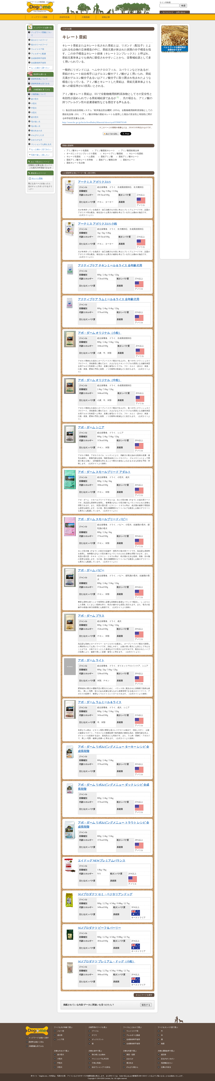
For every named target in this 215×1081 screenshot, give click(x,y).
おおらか (129, 1059)
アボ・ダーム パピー (91, 570)
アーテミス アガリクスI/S (94, 181)
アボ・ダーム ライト (91, 660)
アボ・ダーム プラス (91, 615)
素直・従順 (130, 1054)
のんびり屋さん (132, 1067)
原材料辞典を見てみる (40, 84)
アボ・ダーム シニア (91, 427)
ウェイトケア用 (37, 49)
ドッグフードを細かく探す (39, 1038)
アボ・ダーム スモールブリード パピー (103, 519)
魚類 (162, 1044)
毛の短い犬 (35, 122)
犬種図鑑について (38, 94)
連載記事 (106, 17)
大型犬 (34, 112)
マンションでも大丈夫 (100, 1059)
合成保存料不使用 (38, 58)
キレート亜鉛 (37, 178)
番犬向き (129, 1063)
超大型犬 (34, 117)
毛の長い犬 (35, 126)
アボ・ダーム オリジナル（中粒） (99, 380)
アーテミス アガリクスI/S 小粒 (97, 223)
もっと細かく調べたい (40, 68)
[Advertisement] (174, 104)
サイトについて (168, 12)
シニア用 (60, 1039)
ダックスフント (98, 1039)
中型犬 (34, 108)
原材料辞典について (39, 79)
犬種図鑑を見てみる (36, 1046)
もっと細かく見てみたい (41, 149)
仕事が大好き (166, 1067)
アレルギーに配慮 (38, 54)
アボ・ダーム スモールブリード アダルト (104, 472)
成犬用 (59, 1035)
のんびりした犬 (37, 135)
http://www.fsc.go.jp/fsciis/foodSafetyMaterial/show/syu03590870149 (94, 122)
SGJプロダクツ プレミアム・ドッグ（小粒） (106, 961)
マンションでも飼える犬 (41, 144)
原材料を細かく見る (36, 1042)
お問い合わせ (180, 12)
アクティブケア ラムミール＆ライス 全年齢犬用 (108, 299)
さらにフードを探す (144, 995)
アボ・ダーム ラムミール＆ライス (99, 702)
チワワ (94, 1035)
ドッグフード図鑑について (41, 33)
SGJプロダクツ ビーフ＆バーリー (99, 927)
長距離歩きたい (167, 1063)
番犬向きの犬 (36, 131)
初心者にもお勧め (98, 1054)
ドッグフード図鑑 (39, 17)
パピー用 (60, 1031)
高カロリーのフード (39, 40)
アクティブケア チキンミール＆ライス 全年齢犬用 (110, 265)
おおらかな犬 (36, 140)
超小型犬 (34, 99)
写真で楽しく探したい (40, 155)
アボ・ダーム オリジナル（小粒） (99, 332)
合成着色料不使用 (38, 63)
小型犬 (34, 103)
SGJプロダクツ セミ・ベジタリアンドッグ (105, 894)
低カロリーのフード (39, 45)
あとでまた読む (112, 134)
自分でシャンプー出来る (101, 1067)
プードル (95, 1031)
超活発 (163, 1054)
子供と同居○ (96, 1063)
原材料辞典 (64, 17)
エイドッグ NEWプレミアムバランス (101, 860)
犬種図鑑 (86, 17)
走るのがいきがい (168, 1059)
